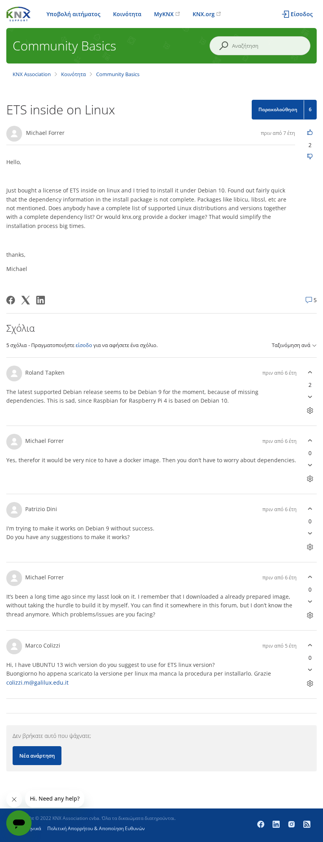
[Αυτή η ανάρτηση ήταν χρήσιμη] (310, 133)
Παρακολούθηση (277, 109)
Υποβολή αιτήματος (73, 14)
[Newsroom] (306, 825)
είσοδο (84, 345)
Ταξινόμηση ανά (291, 345)
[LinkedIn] (40, 300)
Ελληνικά (31, 828)
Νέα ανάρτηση (37, 755)
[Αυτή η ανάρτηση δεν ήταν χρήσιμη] (310, 157)
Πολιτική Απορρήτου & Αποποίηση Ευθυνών (96, 828)
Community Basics (117, 74)
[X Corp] (25, 300)
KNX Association (32, 74)
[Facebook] (10, 300)
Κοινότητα (127, 14)
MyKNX (164, 14)
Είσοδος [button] (302, 14)
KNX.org (204, 14)
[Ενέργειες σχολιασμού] (310, 411)
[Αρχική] (18, 13)
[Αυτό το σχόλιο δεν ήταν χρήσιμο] (310, 397)
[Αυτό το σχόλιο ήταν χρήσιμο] (310, 372)
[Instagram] (292, 825)
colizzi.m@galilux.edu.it (37, 682)
